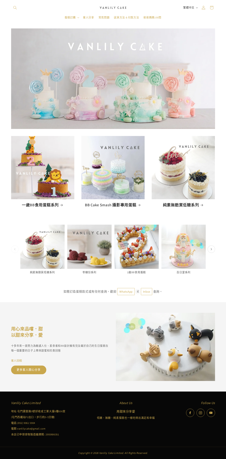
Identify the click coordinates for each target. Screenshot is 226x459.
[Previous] (15, 249)
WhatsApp (126, 292)
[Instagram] (201, 413)
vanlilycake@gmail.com (31, 428)
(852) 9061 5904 (26, 423)
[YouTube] (211, 413)
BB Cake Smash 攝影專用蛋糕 (110, 205)
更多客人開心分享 (29, 370)
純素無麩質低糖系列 (181, 205)
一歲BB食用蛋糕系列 (40, 205)
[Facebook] (190, 413)
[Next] (211, 249)
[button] (15, 8)
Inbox (146, 292)
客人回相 (16, 360)
